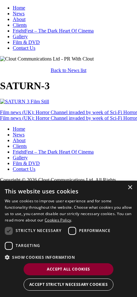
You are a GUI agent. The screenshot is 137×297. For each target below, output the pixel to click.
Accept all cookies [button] (68, 269)
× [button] (129, 187)
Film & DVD (26, 42)
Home (19, 8)
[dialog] (68, 239)
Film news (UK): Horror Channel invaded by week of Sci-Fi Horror (68, 112)
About (19, 19)
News (19, 13)
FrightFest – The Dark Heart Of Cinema (53, 30)
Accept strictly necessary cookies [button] (68, 284)
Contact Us (24, 48)
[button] (68, 257)
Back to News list (68, 70)
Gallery (20, 36)
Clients (20, 25)
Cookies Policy (58, 220)
